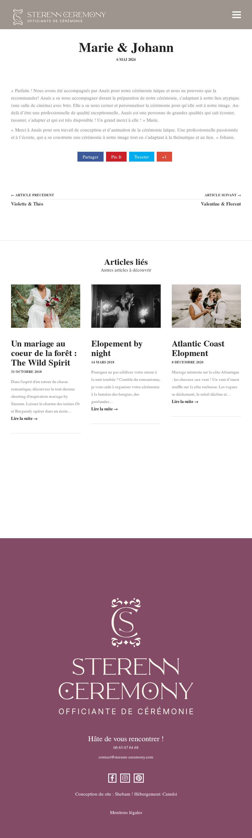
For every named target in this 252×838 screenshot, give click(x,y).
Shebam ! (124, 794)
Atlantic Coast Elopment (198, 348)
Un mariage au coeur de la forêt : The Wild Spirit (44, 353)
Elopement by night (117, 348)
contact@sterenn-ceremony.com (126, 757)
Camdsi (170, 794)
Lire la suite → (24, 418)
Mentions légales (126, 812)
